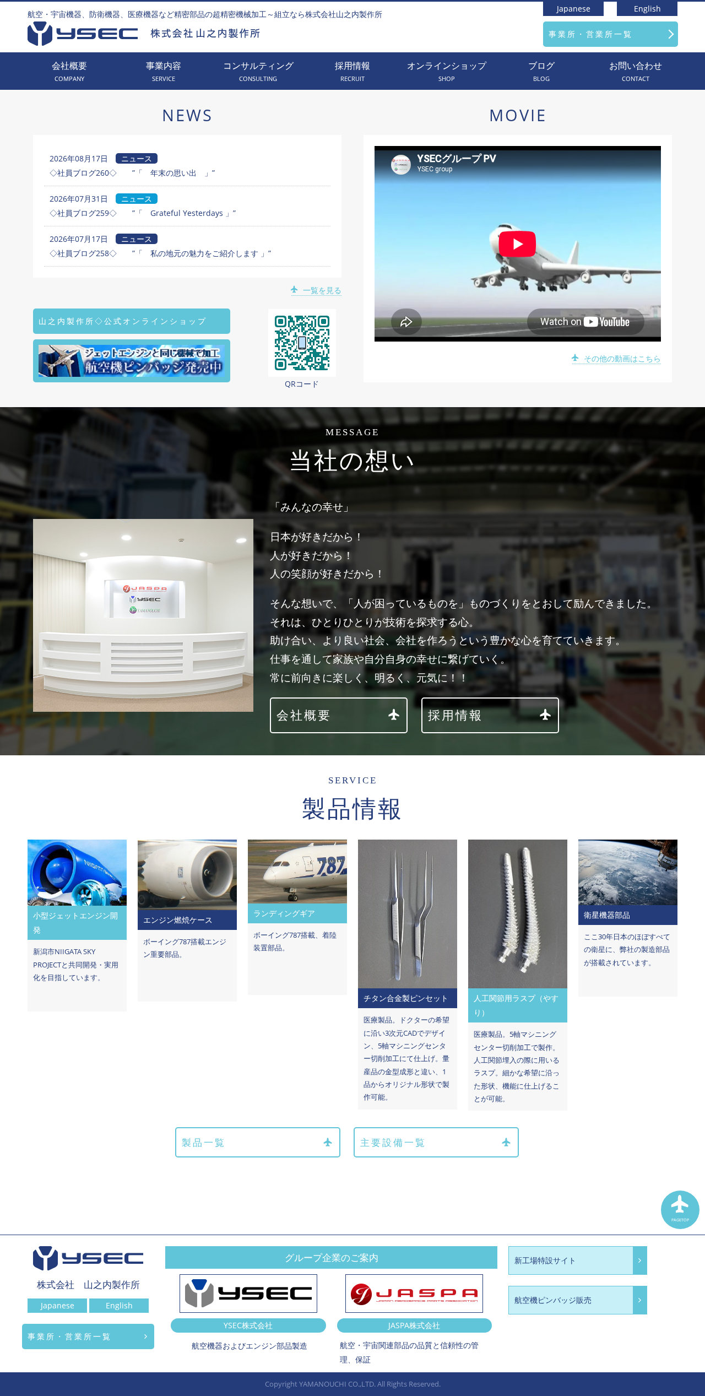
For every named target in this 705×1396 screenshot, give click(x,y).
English (647, 8)
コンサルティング (258, 71)
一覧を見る (322, 290)
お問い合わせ (635, 71)
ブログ (541, 71)
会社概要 (69, 71)
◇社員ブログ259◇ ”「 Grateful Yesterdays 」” (143, 213)
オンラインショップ (446, 71)
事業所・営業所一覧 (591, 34)
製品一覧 (204, 1142)
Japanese (573, 8)
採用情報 (352, 71)
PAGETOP (680, 1219)
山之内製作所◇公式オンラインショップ (123, 321)
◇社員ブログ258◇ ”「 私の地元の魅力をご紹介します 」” (160, 253)
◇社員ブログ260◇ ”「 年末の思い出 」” (132, 172)
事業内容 (163, 71)
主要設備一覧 (393, 1142)
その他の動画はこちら (622, 358)
